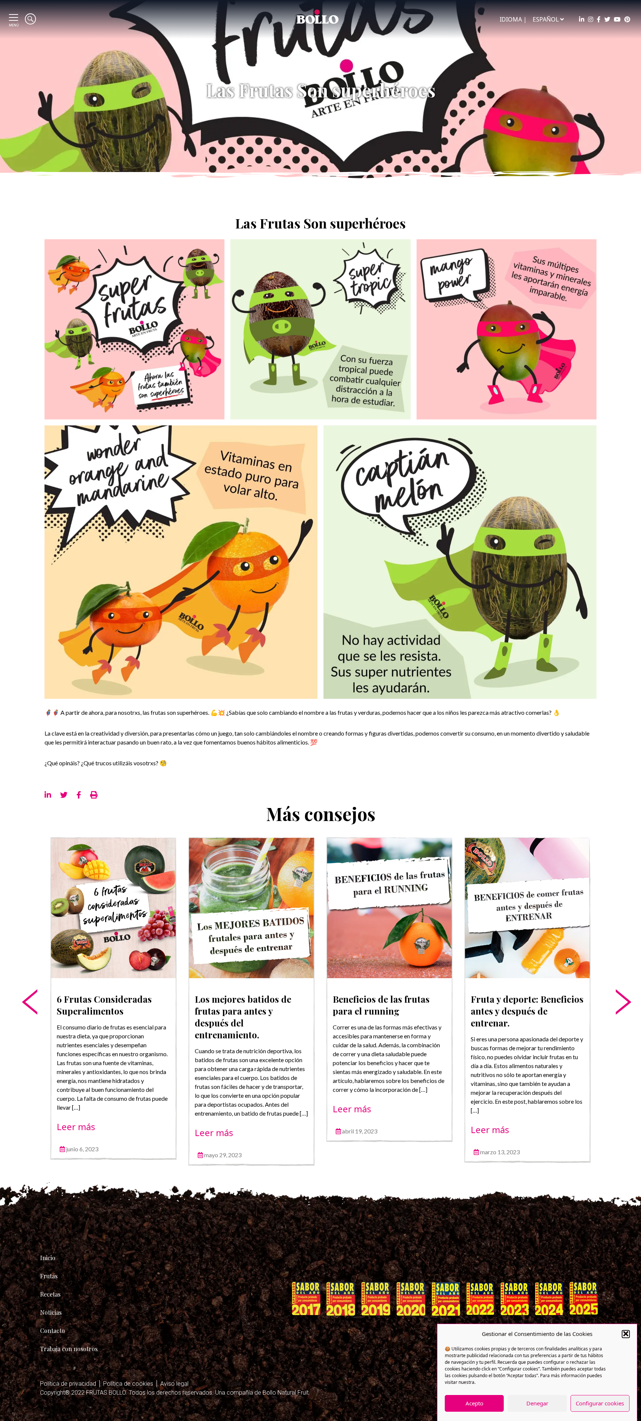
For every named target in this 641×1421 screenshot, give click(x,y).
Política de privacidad (68, 1383)
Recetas (50, 1294)
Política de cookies (128, 1383)
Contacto (52, 1330)
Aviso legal (174, 1383)
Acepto (474, 1403)
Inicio (47, 1258)
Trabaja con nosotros (69, 1349)
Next (616, 979)
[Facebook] (599, 19)
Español (546, 19)
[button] (626, 1333)
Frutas (48, 1276)
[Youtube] (617, 19)
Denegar (537, 1403)
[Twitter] (607, 19)
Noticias (51, 1312)
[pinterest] (627, 19)
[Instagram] (590, 19)
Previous (24, 979)
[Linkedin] (581, 19)
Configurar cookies (600, 1403)
